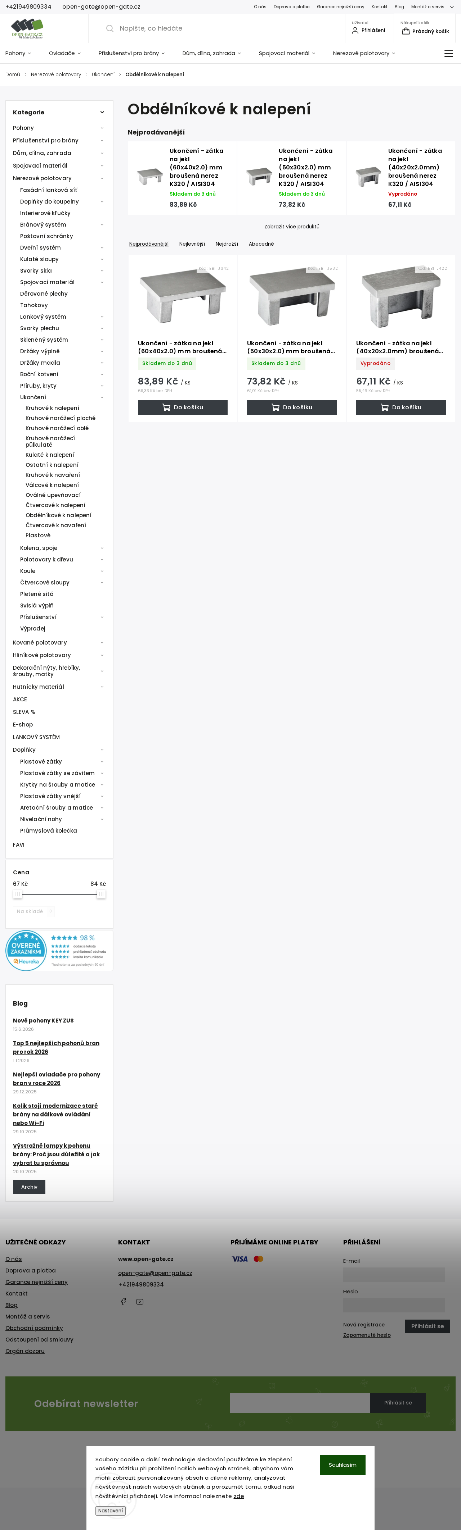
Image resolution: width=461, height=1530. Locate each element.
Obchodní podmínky (34, 1328)
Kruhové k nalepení (52, 408)
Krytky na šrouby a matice (57, 784)
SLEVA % (24, 712)
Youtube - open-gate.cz (139, 1301)
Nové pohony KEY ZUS (43, 1020)
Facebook (123, 1301)
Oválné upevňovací (53, 495)
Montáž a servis (427, 7)
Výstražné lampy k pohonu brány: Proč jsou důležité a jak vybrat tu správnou (56, 1154)
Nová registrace (364, 1324)
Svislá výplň (37, 605)
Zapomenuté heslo (367, 1335)
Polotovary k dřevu (46, 559)
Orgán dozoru (25, 1351)
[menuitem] (22, 53)
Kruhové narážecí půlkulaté (50, 441)
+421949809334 (141, 1284)
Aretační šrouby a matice (56, 807)
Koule (28, 571)
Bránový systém (43, 224)
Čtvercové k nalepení (55, 505)
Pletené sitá (37, 594)
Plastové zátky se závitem (57, 773)
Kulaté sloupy (39, 259)
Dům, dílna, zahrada (42, 153)
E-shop (23, 724)
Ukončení (33, 397)
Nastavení (110, 1510)
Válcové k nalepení (52, 485)
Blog (399, 7)
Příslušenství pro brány (46, 140)
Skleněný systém (44, 339)
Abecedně (261, 244)
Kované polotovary (40, 642)
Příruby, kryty (38, 386)
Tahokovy (34, 305)
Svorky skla (36, 270)
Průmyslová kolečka (48, 830)
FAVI (18, 844)
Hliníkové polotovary (42, 655)
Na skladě (34, 911)
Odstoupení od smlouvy (39, 1339)
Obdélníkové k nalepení (58, 515)
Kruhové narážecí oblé (57, 428)
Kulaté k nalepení (50, 455)
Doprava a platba (292, 7)
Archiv (29, 1186)
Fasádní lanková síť (48, 190)
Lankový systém (43, 316)
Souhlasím (343, 1464)
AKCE (20, 699)
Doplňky (24, 749)
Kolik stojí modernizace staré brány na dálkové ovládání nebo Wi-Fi (55, 1114)
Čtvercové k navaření (56, 525)
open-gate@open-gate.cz (155, 1273)
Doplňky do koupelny (49, 201)
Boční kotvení (39, 374)
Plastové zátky (41, 761)
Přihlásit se (398, 1402)
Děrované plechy (44, 293)
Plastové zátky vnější (50, 796)
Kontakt (380, 7)
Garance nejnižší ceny (340, 7)
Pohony (23, 128)
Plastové (38, 535)
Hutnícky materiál (38, 687)
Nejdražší (227, 244)
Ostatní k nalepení (52, 465)
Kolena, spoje (38, 548)
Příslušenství (38, 617)
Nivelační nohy (41, 819)
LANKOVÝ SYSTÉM (36, 737)
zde (239, 1496)
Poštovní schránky (46, 236)
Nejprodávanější (149, 244)
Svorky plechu (39, 328)
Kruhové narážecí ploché (60, 418)
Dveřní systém (40, 247)
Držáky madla (40, 362)
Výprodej (32, 628)
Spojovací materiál (40, 165)
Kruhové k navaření (53, 475)
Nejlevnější (192, 244)
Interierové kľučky (45, 213)
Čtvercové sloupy (45, 582)
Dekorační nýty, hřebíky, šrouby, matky (46, 671)
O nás (260, 7)
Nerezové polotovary (42, 178)
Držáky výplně (40, 351)
